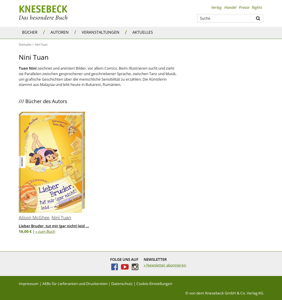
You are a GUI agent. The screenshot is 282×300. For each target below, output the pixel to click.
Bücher (29, 32)
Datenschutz (122, 283)
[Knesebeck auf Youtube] (126, 268)
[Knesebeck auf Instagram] (135, 268)
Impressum (29, 283)
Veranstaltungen (100, 32)
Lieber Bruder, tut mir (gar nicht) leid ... (54, 225)
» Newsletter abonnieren (165, 265)
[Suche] (258, 18)
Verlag (216, 7)
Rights (257, 7)
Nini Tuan (61, 217)
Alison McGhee (34, 217)
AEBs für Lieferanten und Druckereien (75, 283)
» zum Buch (45, 231)
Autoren (59, 32)
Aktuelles (142, 32)
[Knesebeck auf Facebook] (116, 268)
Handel (230, 7)
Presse (244, 7)
